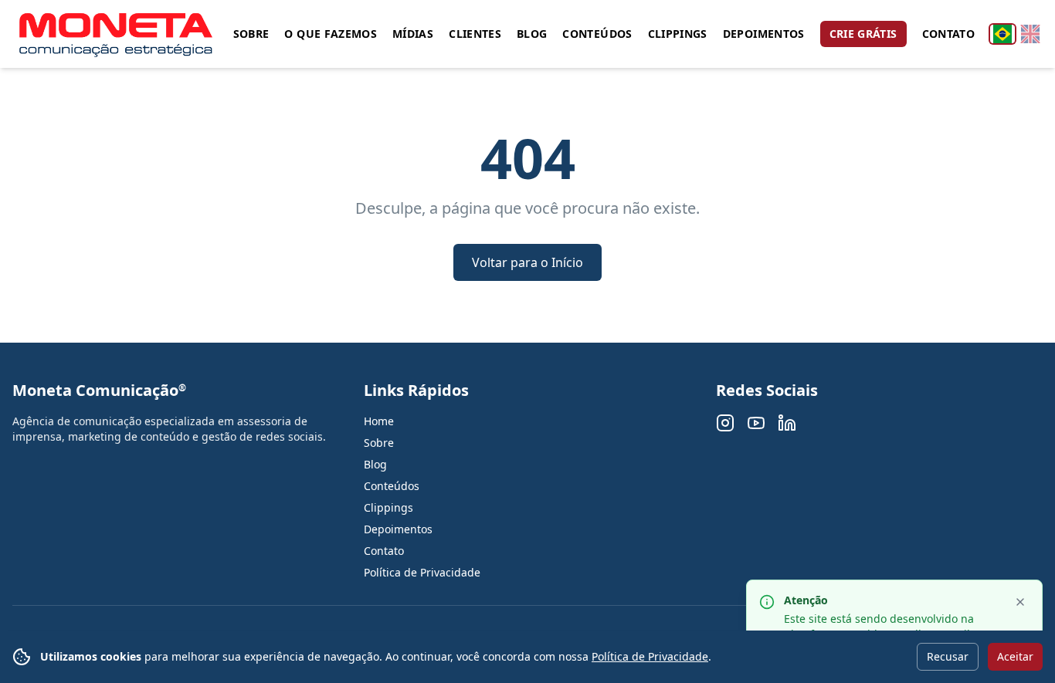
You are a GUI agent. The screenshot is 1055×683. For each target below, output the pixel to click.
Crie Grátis (863, 33)
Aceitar (1015, 656)
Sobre (251, 33)
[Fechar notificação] (1020, 602)
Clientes (475, 33)
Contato (948, 33)
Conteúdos (597, 33)
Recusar (947, 656)
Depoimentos (764, 33)
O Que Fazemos (330, 33)
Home (379, 421)
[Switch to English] (1030, 34)
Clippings (677, 33)
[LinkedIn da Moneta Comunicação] (787, 423)
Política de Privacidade (650, 656)
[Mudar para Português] (1002, 34)
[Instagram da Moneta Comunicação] (725, 423)
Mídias (412, 33)
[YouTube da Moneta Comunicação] (756, 423)
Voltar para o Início (527, 262)
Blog (532, 33)
